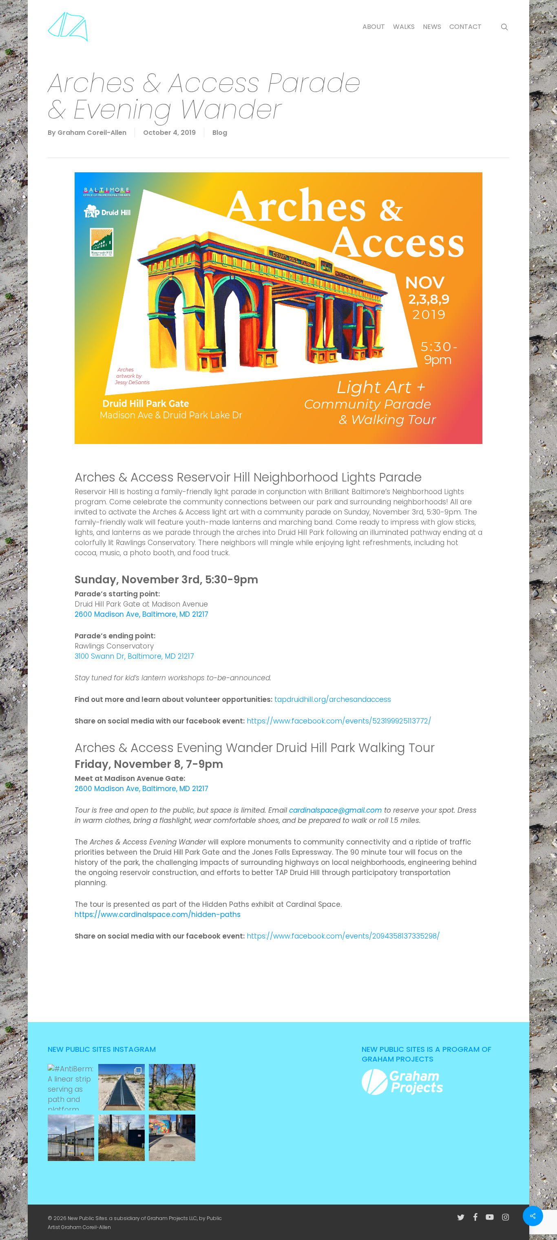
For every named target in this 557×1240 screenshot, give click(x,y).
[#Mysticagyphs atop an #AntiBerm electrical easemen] (121, 1138)
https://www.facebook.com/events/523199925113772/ (339, 721)
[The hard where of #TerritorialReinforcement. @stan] (71, 1138)
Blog (219, 132)
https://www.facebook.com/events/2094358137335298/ (343, 936)
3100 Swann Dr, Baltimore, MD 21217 (134, 656)
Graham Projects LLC (172, 1218)
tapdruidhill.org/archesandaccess (332, 699)
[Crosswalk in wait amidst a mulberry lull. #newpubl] (172, 1138)
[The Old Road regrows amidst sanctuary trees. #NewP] (172, 1087)
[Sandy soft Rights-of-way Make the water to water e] (121, 1087)
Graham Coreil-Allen (91, 132)
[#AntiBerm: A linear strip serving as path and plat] (71, 1087)
